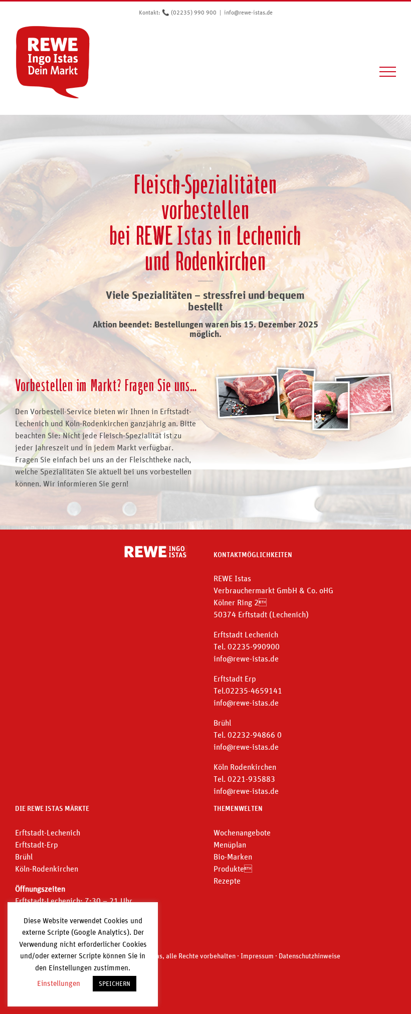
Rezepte (227, 880)
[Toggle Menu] (388, 72)
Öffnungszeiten (40, 888)
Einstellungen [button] (58, 983)
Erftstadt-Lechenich (47, 832)
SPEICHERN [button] (114, 983)
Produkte (233, 868)
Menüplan (230, 844)
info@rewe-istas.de (248, 12)
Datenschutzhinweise (309, 956)
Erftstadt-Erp (36, 844)
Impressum (257, 956)
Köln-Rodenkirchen (46, 868)
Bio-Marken (233, 856)
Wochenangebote (242, 832)
